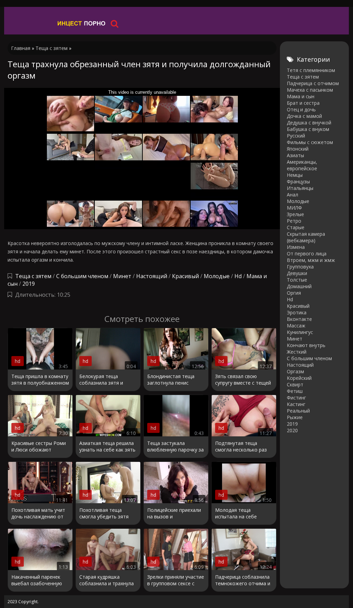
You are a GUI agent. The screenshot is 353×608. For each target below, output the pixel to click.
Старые (295, 227)
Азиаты (295, 155)
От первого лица (306, 253)
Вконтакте (299, 319)
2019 (28, 283)
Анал (292, 194)
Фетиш (295, 391)
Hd (238, 276)
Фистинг (296, 397)
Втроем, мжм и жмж (311, 260)
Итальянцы (300, 188)
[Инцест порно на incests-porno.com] (82, 23)
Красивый (185, 276)
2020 (292, 430)
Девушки (297, 273)
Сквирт (295, 384)
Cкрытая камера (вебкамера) (306, 237)
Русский (296, 135)
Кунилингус (300, 332)
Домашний (299, 286)
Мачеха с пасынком (310, 90)
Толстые (297, 279)
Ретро (294, 220)
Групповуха (300, 266)
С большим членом (82, 276)
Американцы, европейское (302, 165)
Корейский (299, 378)
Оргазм (295, 371)
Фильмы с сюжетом (310, 142)
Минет (122, 276)
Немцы (295, 175)
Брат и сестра (303, 103)
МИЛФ (294, 207)
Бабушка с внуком (308, 129)
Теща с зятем (33, 276)
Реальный (298, 410)
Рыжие (295, 417)
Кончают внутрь (306, 345)
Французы (298, 181)
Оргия (294, 293)
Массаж (296, 325)
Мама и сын (300, 96)
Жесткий (296, 351)
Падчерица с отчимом (313, 83)
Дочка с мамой (304, 116)
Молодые (217, 276)
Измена (296, 247)
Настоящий (151, 276)
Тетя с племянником (311, 70)
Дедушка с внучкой (309, 122)
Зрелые (295, 214)
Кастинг (296, 404)
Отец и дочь (301, 109)
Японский (298, 148)
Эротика (296, 312)
